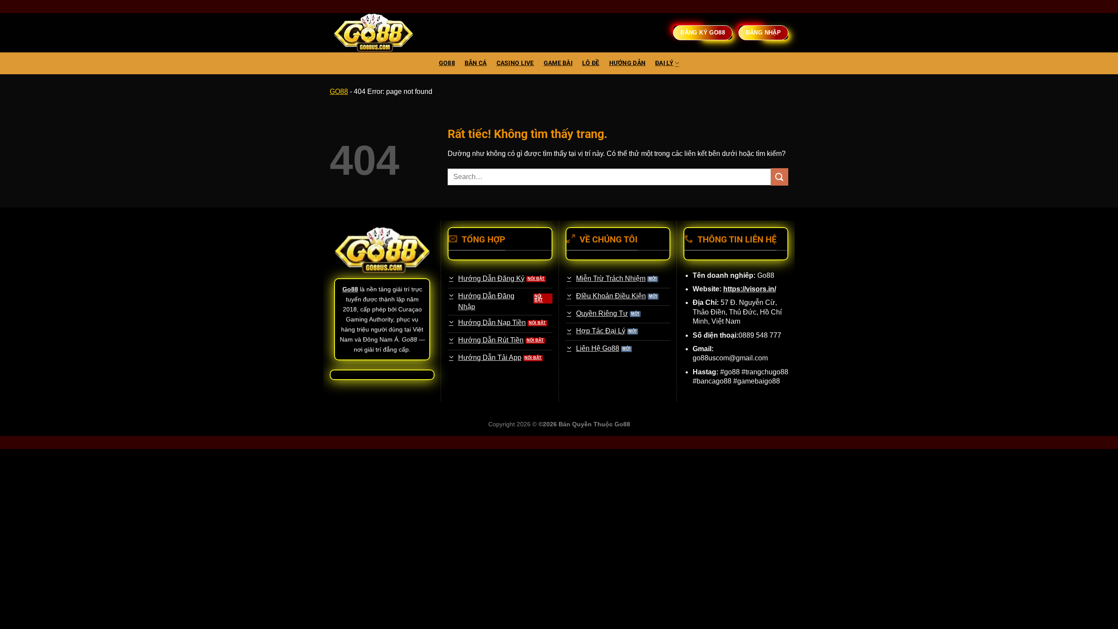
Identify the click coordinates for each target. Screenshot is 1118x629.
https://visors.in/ (749, 289)
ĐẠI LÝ (664, 63)
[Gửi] (779, 176)
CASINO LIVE (515, 63)
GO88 (447, 63)
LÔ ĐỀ (590, 63)
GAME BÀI (558, 63)
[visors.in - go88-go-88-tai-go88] (373, 33)
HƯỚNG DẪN (627, 63)
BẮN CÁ (476, 63)
